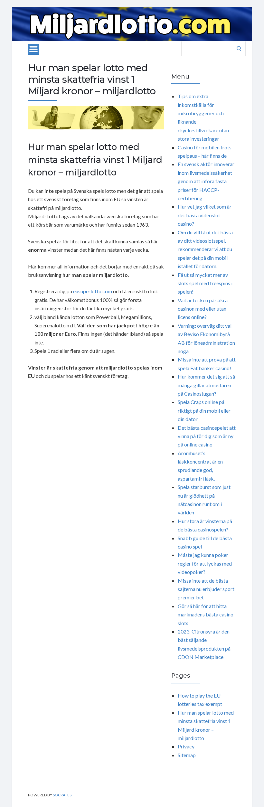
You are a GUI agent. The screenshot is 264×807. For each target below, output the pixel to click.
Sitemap (187, 755)
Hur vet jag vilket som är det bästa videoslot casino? (204, 215)
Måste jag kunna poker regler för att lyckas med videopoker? (205, 563)
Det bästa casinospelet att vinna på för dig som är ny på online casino (207, 436)
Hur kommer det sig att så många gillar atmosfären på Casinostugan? (206, 385)
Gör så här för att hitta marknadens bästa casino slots (205, 614)
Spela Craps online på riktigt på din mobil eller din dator (204, 410)
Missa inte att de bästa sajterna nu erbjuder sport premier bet (206, 589)
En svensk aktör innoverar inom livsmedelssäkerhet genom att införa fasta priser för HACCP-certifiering (206, 181)
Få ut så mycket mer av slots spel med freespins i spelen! (205, 283)
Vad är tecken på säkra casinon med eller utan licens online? (203, 308)
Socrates (62, 795)
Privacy (186, 746)
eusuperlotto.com (92, 291)
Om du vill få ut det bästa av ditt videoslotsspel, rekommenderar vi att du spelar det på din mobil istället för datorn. (205, 249)
